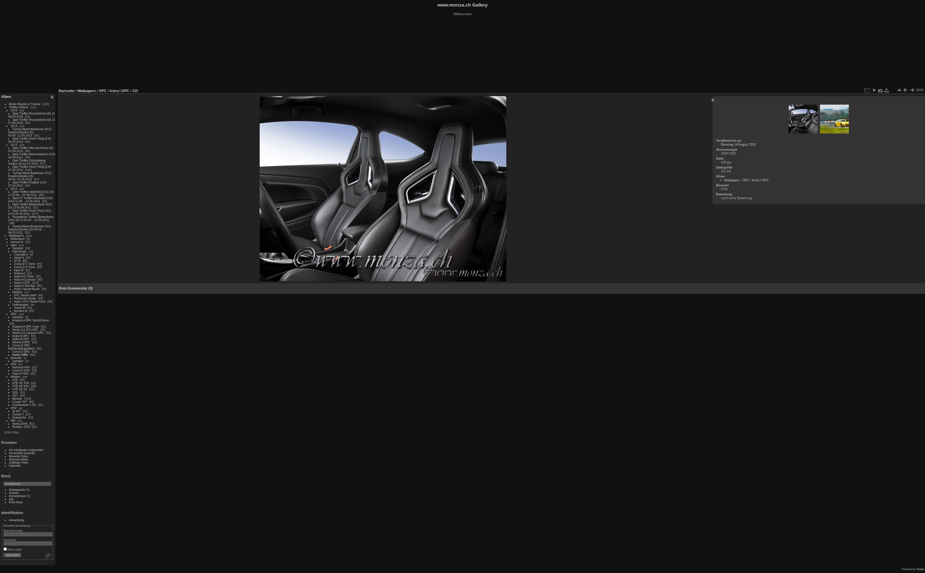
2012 (14, 144)
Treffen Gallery (18, 107)
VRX (14, 364)
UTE (15, 379)
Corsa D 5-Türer (24, 263)
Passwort (10, 539)
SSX (15, 392)
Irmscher (16, 357)
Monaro (17, 398)
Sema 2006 (19, 423)
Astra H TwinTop (24, 285)
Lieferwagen (20, 304)
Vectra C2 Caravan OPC (28, 332)
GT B (17, 260)
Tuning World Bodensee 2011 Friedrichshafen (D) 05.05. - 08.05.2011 (29, 229)
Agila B (18, 270)
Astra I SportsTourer (27, 288)
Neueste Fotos (18, 456)
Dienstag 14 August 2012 (738, 144)
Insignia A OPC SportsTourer (30, 320)
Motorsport (18, 238)
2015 (14, 110)
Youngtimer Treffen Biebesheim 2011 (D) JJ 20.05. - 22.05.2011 (30, 218)
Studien (17, 292)
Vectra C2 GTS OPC (25, 329)
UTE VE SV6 (20, 382)
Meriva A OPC (21, 342)
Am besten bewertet (22, 453)
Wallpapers (16, 235)
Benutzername (13, 530)
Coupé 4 (18, 414)
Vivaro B (19, 307)
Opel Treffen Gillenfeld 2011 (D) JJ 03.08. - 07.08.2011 (31, 193)
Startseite (66, 91)
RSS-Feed (16, 502)
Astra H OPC (20, 335)
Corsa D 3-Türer (24, 267)
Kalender (15, 465)
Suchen (14, 492)
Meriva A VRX (21, 367)
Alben (6, 96)
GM (13, 420)
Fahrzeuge (19, 251)
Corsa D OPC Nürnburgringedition (21, 347)
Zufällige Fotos (18, 462)
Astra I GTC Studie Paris (30, 301)
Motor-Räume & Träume (24, 104)
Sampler (17, 248)
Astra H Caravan (25, 279)
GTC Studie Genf (25, 295)
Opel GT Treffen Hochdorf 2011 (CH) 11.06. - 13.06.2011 (30, 199)
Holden (15, 376)
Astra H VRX (20, 373)
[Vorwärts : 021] (912, 90)
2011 (14, 188)
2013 (14, 126)
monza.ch (17, 241)
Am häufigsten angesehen (26, 450)
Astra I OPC (20, 354)
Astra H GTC (22, 282)
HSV (14, 408)
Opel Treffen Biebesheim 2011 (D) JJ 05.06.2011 (30, 206)
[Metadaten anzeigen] (880, 90)
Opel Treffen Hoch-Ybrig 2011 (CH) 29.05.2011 (29, 212)
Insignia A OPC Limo (25, 326)
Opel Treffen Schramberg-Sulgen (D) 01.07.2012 (27, 162)
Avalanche (19, 417)
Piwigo (920, 569)
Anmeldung (16, 520)
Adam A (19, 257)
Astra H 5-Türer (24, 276)
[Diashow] (874, 90)
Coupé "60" (19, 401)
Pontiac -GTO (21, 426)
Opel (14, 245)
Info (11, 499)
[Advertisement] (462, 53)
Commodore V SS (24, 404)
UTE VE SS (19, 389)
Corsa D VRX (21, 370)
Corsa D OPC (21, 351)
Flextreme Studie (25, 298)
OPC (14, 314)
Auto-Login (14, 549)
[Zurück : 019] (905, 90)
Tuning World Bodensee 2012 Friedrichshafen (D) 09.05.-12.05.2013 (30, 132)
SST (15, 395)
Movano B (20, 310)
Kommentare (17, 496)
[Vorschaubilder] (899, 90)
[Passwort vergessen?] (48, 556)
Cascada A (21, 254)
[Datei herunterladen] (887, 90)
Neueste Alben (18, 459)
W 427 (16, 411)
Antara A (19, 273)
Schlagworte (17, 489)
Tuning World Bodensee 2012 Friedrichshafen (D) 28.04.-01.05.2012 (30, 176)
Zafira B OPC (20, 339)
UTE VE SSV (20, 386)
